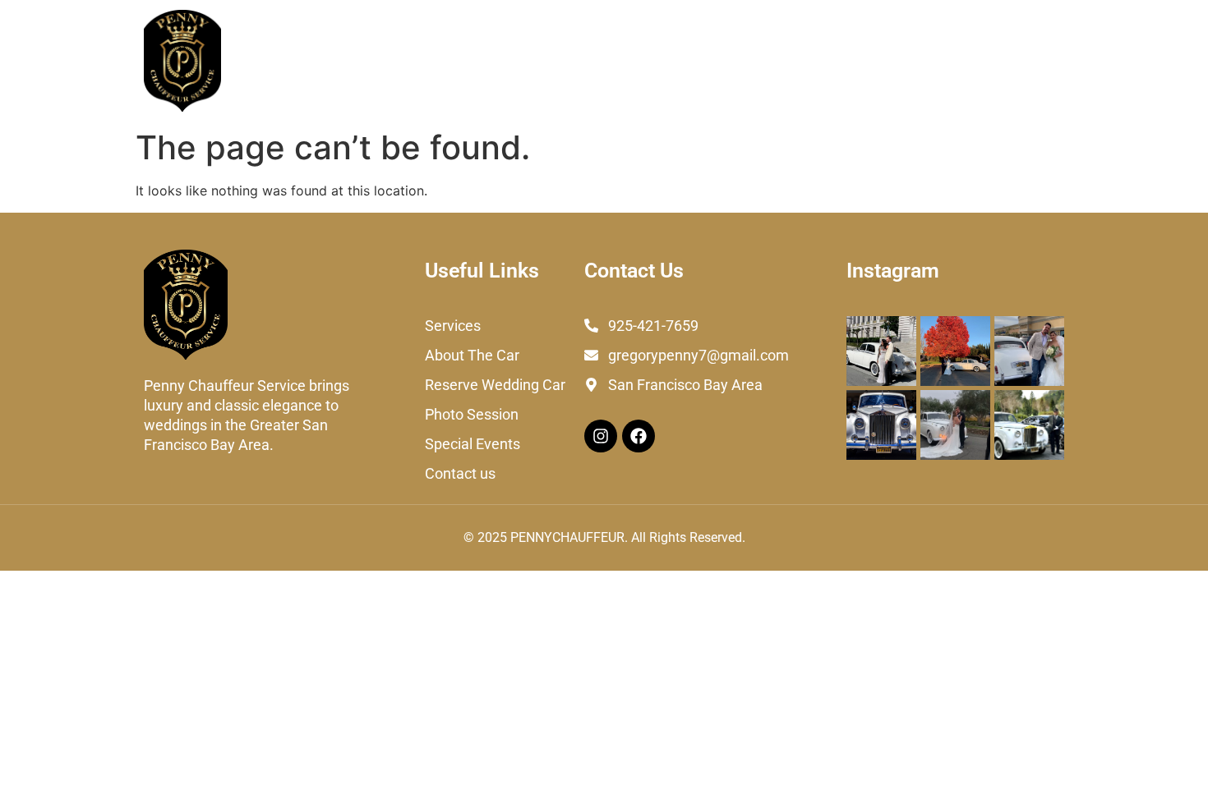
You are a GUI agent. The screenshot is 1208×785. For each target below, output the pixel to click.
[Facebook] (638, 436)
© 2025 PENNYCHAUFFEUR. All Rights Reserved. (604, 537)
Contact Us (1016, 60)
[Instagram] (600, 436)
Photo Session (721, 60)
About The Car (439, 60)
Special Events (840, 60)
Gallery (934, 60)
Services (340, 60)
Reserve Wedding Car (580, 60)
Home (268, 60)
